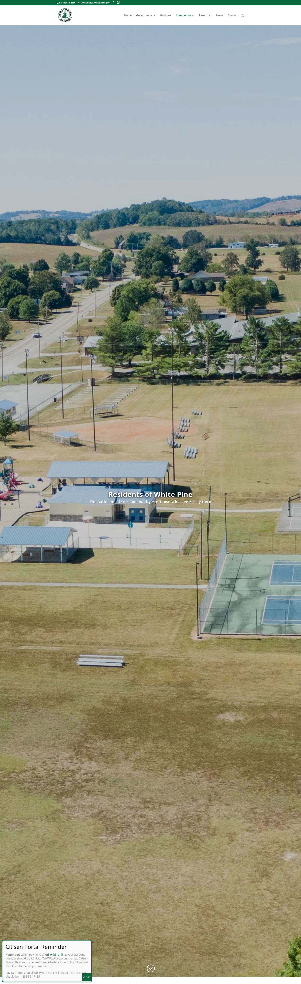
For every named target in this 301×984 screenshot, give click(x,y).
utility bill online (55, 955)
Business (165, 15)
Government (144, 15)
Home (128, 15)
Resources (205, 15)
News (219, 15)
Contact (233, 15)
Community (183, 15)
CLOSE (86, 977)
